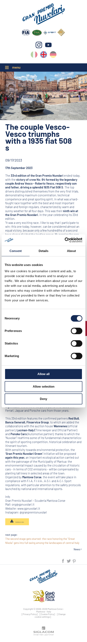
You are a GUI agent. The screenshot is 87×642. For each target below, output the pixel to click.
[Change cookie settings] (50, 615)
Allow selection (43, 386)
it (34, 55)
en (43, 55)
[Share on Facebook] (63, 560)
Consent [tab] (16, 251)
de (53, 55)
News (77, 549)
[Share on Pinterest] (74, 560)
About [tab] (71, 251)
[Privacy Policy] (30, 614)
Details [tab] (44, 251)
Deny (43, 399)
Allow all (43, 374)
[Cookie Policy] (47, 614)
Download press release (19, 522)
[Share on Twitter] (69, 560)
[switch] (76, 331)
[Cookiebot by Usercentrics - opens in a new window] (64, 240)
